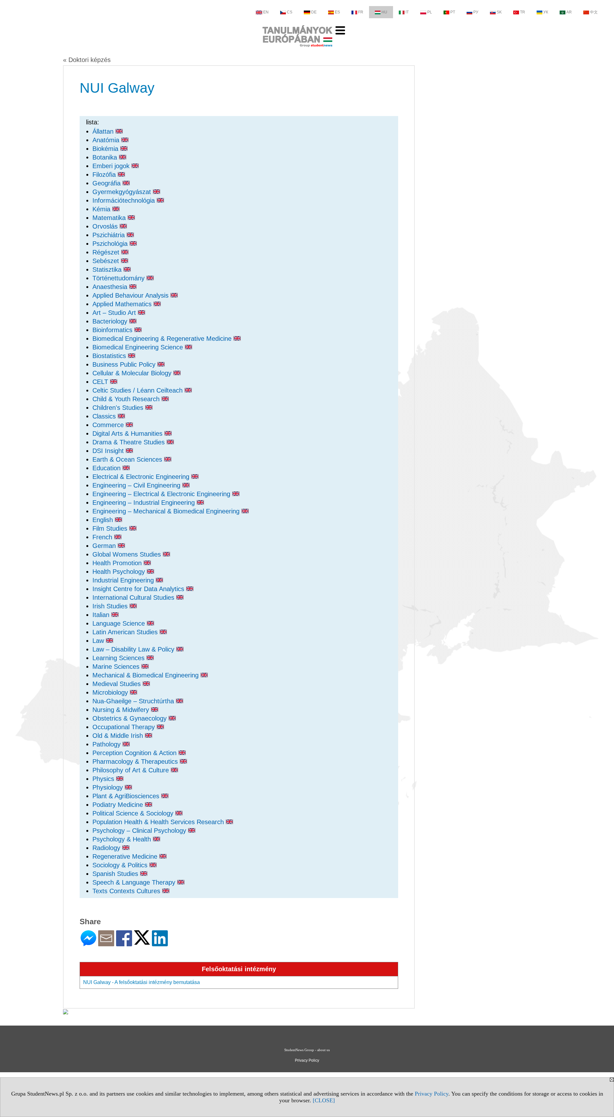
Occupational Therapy (124, 726)
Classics (105, 416)
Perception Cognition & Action (135, 752)
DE (314, 12)
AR (569, 12)
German (105, 545)
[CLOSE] (324, 1100)
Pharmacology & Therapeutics (136, 761)
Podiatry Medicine (118, 804)
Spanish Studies (116, 873)
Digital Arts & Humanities (128, 433)
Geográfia (107, 183)
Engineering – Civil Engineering (137, 485)
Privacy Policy (431, 1093)
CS (289, 12)
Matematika (110, 217)
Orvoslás (106, 226)
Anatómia (106, 140)
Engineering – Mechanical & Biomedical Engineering (166, 511)
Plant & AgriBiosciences (126, 796)
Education (107, 468)
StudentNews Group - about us (307, 1050)
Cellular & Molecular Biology (132, 373)
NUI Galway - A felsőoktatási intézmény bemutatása (141, 982)
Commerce (109, 424)
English (103, 519)
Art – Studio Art (115, 312)
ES (337, 12)
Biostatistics (110, 355)
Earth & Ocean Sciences (128, 459)
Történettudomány (119, 278)
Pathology (107, 744)
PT (452, 12)
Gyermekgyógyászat (122, 191)
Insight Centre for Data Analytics (139, 588)
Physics (104, 778)
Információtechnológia (124, 200)
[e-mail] (106, 943)
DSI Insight (109, 450)
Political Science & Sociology (133, 813)
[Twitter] (142, 942)
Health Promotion (118, 562)
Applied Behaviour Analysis (131, 295)
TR (522, 12)
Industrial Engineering (124, 580)
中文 (594, 12)
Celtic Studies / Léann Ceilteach (138, 390)
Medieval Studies (117, 683)
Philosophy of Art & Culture (131, 770)
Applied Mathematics (123, 304)
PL (429, 12)
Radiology (107, 847)
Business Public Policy (124, 364)
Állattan (103, 131)
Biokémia (106, 148)
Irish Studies (111, 606)
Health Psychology (119, 571)
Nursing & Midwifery (121, 709)
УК (545, 12)
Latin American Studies (126, 632)
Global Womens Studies (127, 554)
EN (266, 12)
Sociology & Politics (120, 865)
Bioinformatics (113, 329)
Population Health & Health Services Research (159, 821)
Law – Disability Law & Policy (134, 649)
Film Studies (110, 528)
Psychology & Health (122, 839)
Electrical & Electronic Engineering (141, 476)
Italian (101, 614)
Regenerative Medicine (125, 856)
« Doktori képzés (87, 59)
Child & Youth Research (126, 398)
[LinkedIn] (160, 943)
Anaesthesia (110, 286)
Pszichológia (111, 243)
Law (99, 640)
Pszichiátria (109, 234)
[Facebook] (124, 943)
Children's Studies (118, 407)
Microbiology (111, 692)
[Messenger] (88, 943)
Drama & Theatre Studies (129, 442)
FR (360, 12)
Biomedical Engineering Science (138, 347)
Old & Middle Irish (118, 735)
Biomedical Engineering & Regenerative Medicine (162, 338)
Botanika (105, 157)
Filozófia (105, 174)
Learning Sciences (119, 657)
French (103, 537)
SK (499, 12)
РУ (475, 12)
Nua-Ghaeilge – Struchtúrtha (134, 701)
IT (407, 12)
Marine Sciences (116, 666)
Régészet (106, 252)
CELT (101, 381)
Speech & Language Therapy (134, 882)
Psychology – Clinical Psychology (140, 830)
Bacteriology (110, 321)
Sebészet (106, 260)
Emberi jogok (111, 165)
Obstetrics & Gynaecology (130, 718)
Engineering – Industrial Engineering (144, 502)
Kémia (102, 209)
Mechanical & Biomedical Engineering (146, 675)
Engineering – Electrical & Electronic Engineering (162, 493)
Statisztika (107, 269)
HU (384, 12)
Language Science (119, 623)
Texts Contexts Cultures (127, 890)
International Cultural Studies (134, 597)
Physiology (108, 787)
